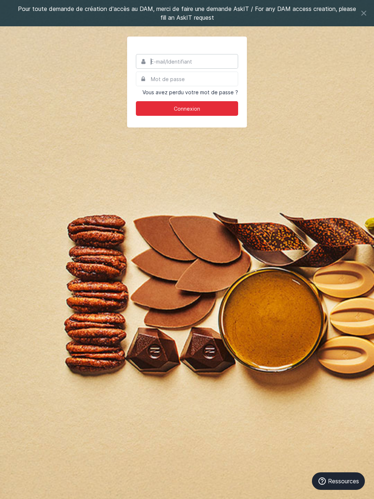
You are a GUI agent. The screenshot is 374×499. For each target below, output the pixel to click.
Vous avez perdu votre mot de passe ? (190, 92)
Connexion (187, 109)
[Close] (363, 13)
